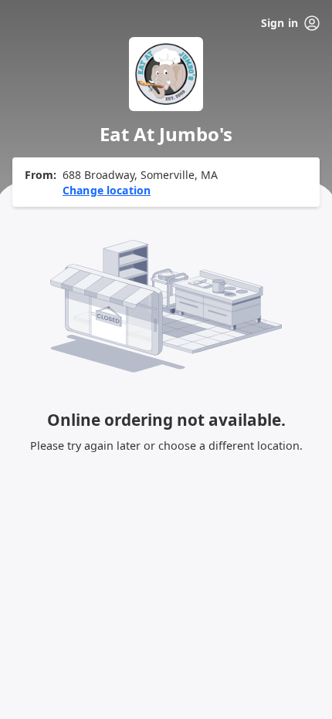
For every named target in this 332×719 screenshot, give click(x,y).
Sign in (279, 22)
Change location (107, 190)
